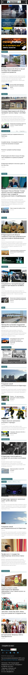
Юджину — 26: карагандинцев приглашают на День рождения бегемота (17, 398)
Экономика (4, 266)
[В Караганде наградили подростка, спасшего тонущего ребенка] (5, 125)
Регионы (4, 217)
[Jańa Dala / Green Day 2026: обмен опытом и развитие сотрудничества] (14, 603)
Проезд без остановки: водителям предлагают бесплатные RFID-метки (13, 325)
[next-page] (4, 170)
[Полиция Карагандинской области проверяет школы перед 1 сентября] (14, 103)
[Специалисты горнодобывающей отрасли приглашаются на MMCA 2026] (14, 276)
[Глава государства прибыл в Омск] (5, 210)
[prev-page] (2, 170)
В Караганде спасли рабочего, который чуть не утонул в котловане (13, 457)
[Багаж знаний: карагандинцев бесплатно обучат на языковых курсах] (5, 86)
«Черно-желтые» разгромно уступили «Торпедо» (10, 421)
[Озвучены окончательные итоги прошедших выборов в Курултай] (14, 13)
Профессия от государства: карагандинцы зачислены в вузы (12, 555)
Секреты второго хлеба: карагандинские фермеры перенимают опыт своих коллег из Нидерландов (13, 590)
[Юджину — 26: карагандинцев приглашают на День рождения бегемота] (5, 398)
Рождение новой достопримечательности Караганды (13, 384)
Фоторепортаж (5, 571)
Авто (3, 307)
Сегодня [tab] (4, 481)
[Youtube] (17, 652)
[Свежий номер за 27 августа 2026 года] (14, 357)
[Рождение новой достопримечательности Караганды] (14, 376)
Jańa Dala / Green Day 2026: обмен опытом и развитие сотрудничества (13, 612)
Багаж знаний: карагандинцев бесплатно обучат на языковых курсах (17, 86)
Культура (4, 366)
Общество (4, 94)
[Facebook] (2, 652)
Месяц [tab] (14, 481)
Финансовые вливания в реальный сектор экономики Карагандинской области (18, 299)
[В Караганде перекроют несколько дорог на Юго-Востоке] (14, 490)
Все (17, 131)
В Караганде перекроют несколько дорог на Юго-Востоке (13, 500)
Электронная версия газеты (14, 360)
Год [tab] (18, 481)
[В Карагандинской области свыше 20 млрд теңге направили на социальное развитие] (14, 61)
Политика (4, 173)
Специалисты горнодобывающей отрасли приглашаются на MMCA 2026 (12, 285)
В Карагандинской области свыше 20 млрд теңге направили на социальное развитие (13, 70)
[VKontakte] (14, 652)
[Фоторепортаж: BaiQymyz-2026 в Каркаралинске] (14, 625)
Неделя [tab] (9, 481)
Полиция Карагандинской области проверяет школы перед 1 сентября (13, 112)
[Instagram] (6, 652)
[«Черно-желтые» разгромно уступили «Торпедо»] (14, 413)
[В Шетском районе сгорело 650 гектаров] (5, 471)
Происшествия (5, 439)
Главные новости (5, 418)
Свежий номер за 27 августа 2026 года (14, 362)
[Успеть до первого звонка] (20, 31)
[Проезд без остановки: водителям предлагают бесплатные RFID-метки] (14, 316)
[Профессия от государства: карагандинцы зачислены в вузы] (14, 545)
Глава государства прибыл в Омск (17, 208)
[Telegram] (10, 652)
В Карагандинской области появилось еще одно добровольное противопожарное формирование (13, 236)
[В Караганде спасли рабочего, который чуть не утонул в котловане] (14, 448)
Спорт (3, 403)
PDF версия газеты (6, 347)
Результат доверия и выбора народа (11, 149)
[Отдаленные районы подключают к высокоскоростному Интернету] (5, 252)
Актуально (4, 51)
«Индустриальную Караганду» (10, 659)
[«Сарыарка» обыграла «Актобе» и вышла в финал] (7, 31)
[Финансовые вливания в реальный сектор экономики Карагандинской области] (5, 300)
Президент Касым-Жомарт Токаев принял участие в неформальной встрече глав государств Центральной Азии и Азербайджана (13, 193)
